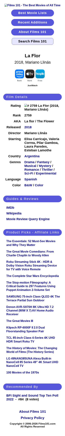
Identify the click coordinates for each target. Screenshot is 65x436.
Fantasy (43, 162)
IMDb (10, 207)
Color (39, 185)
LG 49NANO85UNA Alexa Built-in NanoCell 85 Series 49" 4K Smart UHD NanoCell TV (32, 362)
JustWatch (32, 85)
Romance (31, 169)
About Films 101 (32, 32)
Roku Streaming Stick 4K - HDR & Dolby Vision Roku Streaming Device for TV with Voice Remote (31, 265)
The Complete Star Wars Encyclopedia (32, 275)
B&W (28, 185)
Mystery (45, 166)
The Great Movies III (19, 320)
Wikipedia (13, 213)
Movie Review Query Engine (28, 219)
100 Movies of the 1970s (22, 372)
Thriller (47, 169)
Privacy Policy (32, 418)
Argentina (32, 156)
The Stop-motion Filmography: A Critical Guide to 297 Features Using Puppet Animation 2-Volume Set (30, 286)
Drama (29, 162)
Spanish (30, 179)
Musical (30, 166)
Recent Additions (32, 22)
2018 (28, 127)
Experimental (46, 173)
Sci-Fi (28, 173)
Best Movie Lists (32, 13)
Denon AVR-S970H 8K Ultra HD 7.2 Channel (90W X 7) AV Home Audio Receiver (30, 310)
